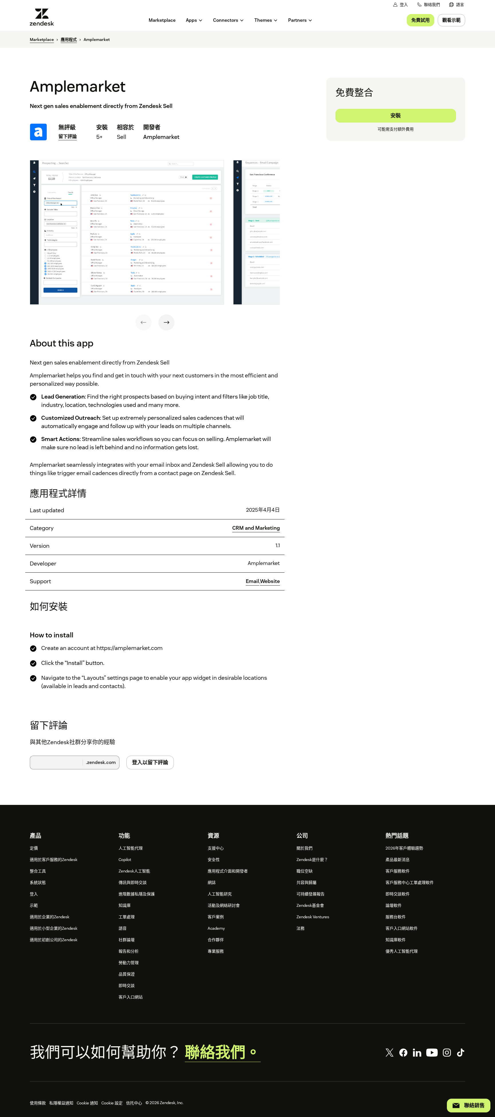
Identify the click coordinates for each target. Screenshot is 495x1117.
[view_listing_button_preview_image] (127, 232)
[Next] (166, 322)
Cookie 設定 (112, 1103)
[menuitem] (456, 5)
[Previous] (143, 322)
